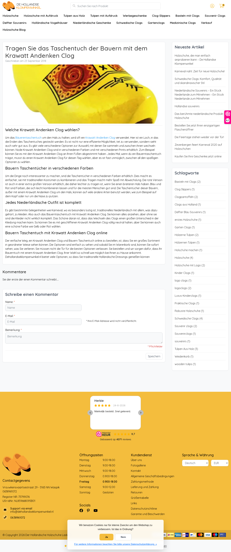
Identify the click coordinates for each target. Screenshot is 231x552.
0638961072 (10, 491)
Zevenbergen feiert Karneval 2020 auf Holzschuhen (198, 146)
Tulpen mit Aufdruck (104, 15)
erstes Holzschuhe (188, 219)
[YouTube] (97, 510)
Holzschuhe (10, 15)
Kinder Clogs (184, 273)
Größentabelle (140, 497)
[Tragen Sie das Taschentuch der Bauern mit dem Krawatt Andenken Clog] (84, 94)
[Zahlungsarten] (170, 535)
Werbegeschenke (135, 15)
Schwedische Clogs (129, 22)
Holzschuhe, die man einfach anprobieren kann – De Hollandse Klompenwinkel (195, 59)
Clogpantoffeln (186, 197)
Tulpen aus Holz (74, 15)
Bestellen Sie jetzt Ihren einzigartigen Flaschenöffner (197, 127)
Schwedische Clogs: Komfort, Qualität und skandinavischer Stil (198, 81)
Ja (106, 537)
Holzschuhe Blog (14, 29)
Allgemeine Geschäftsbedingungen (152, 476)
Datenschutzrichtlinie (144, 508)
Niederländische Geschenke (92, 22)
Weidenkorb (184, 356)
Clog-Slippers (161, 15)
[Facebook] (82, 510)
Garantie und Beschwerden (148, 514)
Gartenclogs (156, 22)
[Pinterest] (89, 510)
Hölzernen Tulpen (187, 242)
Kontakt (136, 470)
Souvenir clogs (186, 326)
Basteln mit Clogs (187, 15)
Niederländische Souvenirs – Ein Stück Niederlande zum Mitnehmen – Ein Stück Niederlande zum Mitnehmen (199, 94)
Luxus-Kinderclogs (188, 295)
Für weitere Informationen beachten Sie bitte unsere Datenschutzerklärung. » (115, 544)
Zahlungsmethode (142, 481)
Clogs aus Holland (188, 204)
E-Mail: (10, 316)
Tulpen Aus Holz (186, 349)
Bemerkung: (13, 330)
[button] (211, 6)
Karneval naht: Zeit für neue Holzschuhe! (200, 71)
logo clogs (183, 280)
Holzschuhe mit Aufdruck (41, 15)
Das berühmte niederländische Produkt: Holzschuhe (199, 116)
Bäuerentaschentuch (28, 137)
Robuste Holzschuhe (189, 311)
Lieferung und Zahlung (145, 487)
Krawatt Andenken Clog (100, 137)
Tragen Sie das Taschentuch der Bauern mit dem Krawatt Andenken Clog (76, 51)
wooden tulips (185, 364)
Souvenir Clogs (215, 15)
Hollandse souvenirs (187, 106)
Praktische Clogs (187, 303)
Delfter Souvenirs (14, 22)
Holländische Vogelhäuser (50, 22)
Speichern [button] (154, 356)
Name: (10, 302)
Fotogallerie (138, 465)
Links (134, 503)
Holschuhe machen (188, 250)
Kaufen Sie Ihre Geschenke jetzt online (198, 156)
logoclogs (183, 288)
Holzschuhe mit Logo (190, 265)
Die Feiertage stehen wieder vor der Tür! (199, 137)
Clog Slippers (185, 189)
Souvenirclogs (185, 333)
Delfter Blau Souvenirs (190, 212)
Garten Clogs (185, 227)
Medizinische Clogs (183, 22)
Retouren (136, 492)
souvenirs (182, 341)
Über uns (136, 460)
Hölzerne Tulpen (187, 235)
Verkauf (206, 22)
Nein (123, 537)
